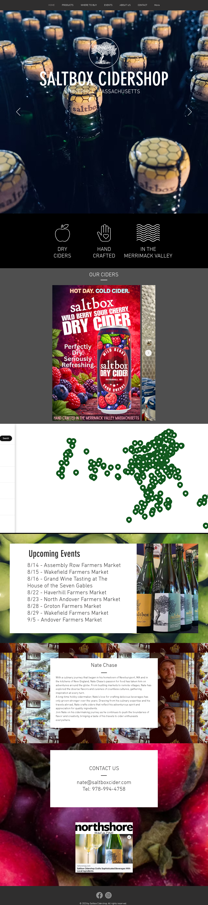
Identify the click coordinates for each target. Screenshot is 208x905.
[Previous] (18, 112)
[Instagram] (108, 895)
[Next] (190, 112)
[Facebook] (99, 895)
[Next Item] (148, 353)
